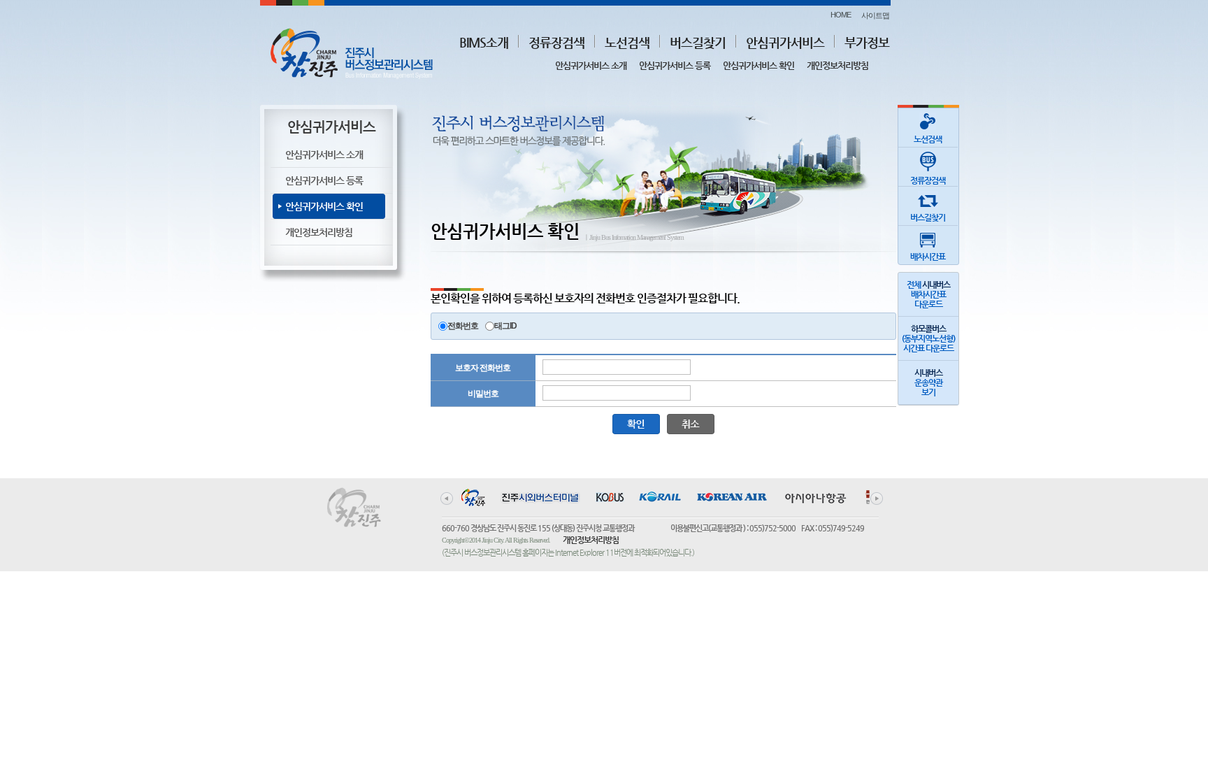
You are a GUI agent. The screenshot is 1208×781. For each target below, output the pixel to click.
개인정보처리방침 (837, 65)
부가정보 (866, 42)
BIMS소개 (483, 42)
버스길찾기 (698, 42)
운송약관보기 (928, 382)
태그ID (505, 326)
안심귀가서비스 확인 (758, 65)
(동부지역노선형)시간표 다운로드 (928, 338)
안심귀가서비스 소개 (590, 65)
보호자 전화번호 (482, 368)
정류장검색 (556, 42)
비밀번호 (483, 394)
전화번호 (462, 326)
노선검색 (627, 42)
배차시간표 (927, 256)
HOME (840, 14)
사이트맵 (875, 15)
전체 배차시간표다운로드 (928, 294)
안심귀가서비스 (785, 42)
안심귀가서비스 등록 (674, 65)
